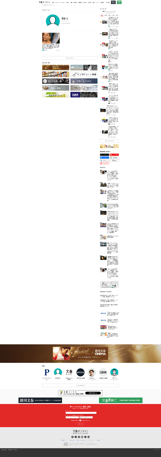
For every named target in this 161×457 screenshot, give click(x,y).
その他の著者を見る (80, 385)
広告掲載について (64, 440)
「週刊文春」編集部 (112, 103)
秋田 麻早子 (111, 70)
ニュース (108, 11)
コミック (97, 2)
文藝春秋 (80, 2)
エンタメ (107, 12)
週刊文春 (75, 2)
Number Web (4, 449)
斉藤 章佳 (111, 61)
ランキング (57, 2)
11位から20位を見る (109, 140)
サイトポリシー (91, 440)
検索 (108, 2)
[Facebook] (72, 437)
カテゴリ (62, 2)
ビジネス (114, 11)
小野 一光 (111, 48)
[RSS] (88, 437)
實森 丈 (45, 50)
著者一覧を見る (69, 57)
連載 (71, 2)
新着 (53, 2)
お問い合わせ (72, 440)
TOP (43, 5)
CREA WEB (10, 449)
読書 (93, 2)
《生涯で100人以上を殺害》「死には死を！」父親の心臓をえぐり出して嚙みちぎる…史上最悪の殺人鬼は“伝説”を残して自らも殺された (50, 46)
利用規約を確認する (75, 420)
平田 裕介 (111, 81)
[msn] (85, 437)
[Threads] (79, 437)
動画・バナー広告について (81, 440)
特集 (67, 2)
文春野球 (102, 2)
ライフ (112, 12)
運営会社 (98, 440)
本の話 (15, 449)
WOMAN (85, 2)
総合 (104, 11)
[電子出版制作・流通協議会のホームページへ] (66, 444)
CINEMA (89, 2)
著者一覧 (46, 5)
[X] (76, 437)
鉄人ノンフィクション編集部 (114, 26)
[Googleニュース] (82, 437)
